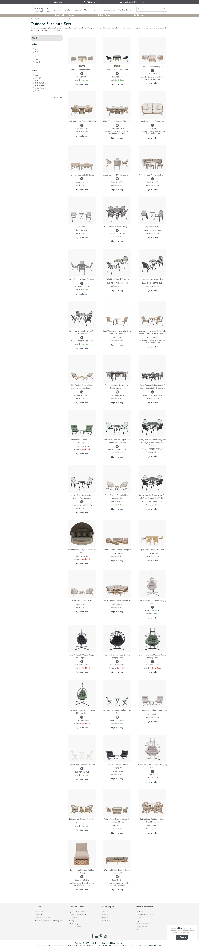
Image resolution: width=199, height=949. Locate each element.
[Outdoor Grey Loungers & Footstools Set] (82, 368)
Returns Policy (73, 924)
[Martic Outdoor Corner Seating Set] (117, 584)
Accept (183, 937)
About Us (105, 912)
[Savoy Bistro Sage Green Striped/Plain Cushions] (117, 423)
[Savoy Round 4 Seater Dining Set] (82, 262)
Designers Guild (141, 927)
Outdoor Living (124, 9)
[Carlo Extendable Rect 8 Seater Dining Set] (117, 368)
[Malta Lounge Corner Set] (117, 853)
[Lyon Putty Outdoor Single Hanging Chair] (152, 584)
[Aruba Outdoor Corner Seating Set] (152, 158)
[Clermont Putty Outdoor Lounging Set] (152, 694)
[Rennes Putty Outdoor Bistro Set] (82, 748)
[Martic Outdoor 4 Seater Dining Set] (82, 104)
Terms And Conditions (42, 918)
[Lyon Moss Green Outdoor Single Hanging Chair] (82, 694)
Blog (137, 921)
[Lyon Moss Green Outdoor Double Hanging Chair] (152, 638)
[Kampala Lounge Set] (117, 533)
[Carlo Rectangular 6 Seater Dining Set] (117, 210)
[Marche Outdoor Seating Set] (82, 50)
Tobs (137, 930)
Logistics (105, 918)
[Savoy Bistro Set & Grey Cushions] (82, 478)
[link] (92, 936)
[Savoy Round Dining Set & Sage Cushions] (152, 423)
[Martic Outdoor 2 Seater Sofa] (152, 104)
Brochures (139, 912)
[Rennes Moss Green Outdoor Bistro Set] (117, 694)
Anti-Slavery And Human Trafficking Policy (49, 921)
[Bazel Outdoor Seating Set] (117, 50)
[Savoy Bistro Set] (152, 210)
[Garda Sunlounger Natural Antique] (82, 853)
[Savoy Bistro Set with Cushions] (152, 262)
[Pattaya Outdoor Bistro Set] (82, 802)
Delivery (71, 921)
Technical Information (143, 924)
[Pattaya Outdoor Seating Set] (117, 802)
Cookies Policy (40, 915)
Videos (138, 918)
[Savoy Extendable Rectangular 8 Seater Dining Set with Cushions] (152, 368)
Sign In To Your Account (77, 912)
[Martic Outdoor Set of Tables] (82, 158)
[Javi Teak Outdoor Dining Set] (152, 533)
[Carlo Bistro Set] (82, 210)
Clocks (96, 9)
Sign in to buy (82, 84)
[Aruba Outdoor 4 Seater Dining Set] (117, 158)
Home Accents (109, 9)
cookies (178, 928)
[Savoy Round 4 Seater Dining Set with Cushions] (82, 314)
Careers (105, 915)
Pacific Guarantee (75, 927)
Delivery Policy (104, 15)
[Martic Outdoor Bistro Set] (82, 584)
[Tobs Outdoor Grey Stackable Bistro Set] (117, 314)
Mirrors (87, 9)
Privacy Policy (39, 912)
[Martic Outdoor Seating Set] (152, 50)
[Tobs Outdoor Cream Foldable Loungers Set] (117, 478)
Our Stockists (139, 15)
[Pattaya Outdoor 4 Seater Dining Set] (152, 802)
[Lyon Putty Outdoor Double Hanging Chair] (152, 748)
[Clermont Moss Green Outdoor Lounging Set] (82, 423)
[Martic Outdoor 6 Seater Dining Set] (117, 104)
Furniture (67, 9)
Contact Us (106, 921)
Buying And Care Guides (144, 915)
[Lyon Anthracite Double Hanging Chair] (117, 638)
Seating (78, 9)
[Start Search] (165, 9)
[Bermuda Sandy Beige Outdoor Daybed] (82, 533)
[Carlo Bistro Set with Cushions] (117, 262)
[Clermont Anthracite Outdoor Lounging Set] (117, 748)
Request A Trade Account (64, 15)
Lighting (57, 9)
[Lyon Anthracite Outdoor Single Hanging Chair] (82, 638)
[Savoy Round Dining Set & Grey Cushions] (152, 478)
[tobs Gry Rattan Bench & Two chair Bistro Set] (152, 314)
